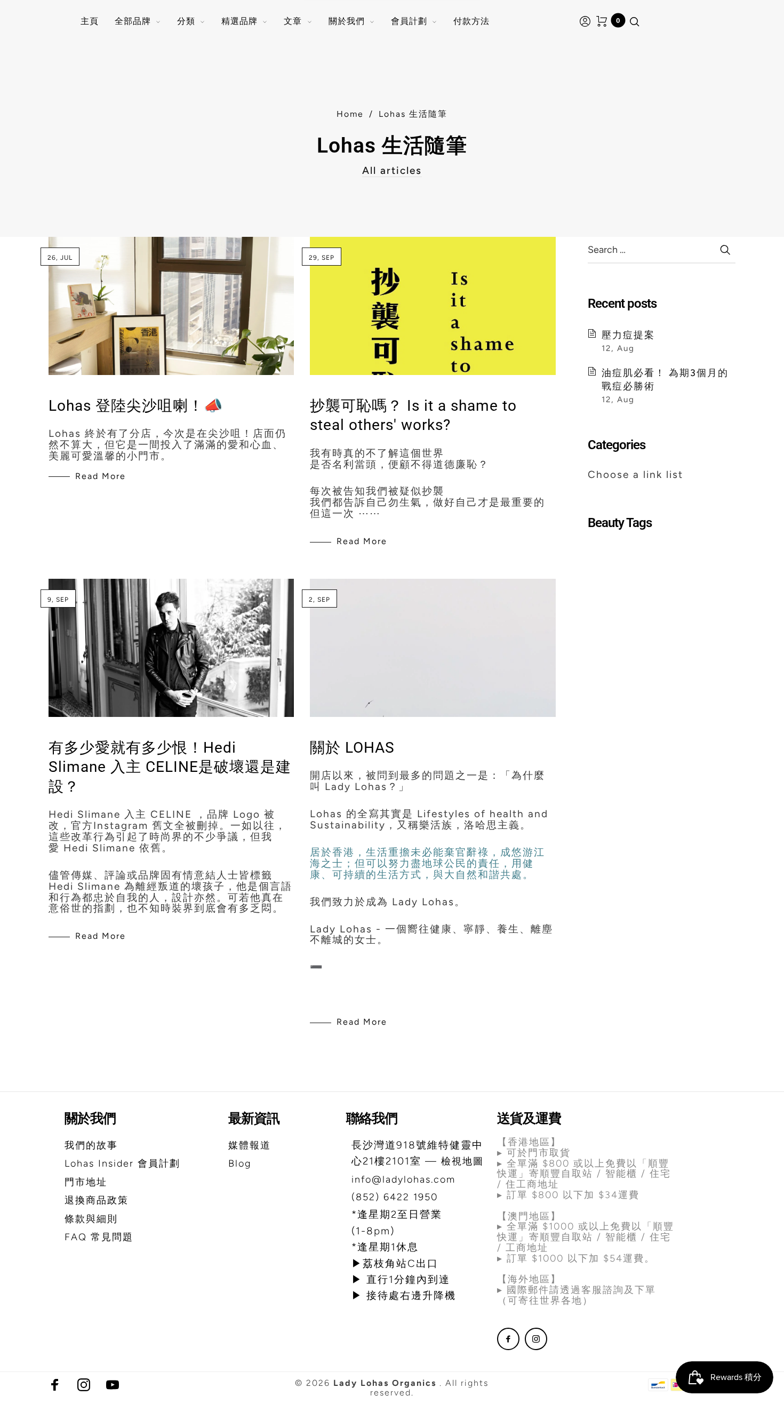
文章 (293, 21)
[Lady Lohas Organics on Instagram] (536, 1339)
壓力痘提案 (628, 334)
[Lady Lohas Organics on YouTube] (112, 1384)
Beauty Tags (620, 522)
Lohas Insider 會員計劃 (122, 1163)
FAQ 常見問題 (99, 1237)
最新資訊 (253, 1118)
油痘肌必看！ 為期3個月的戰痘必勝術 (665, 379)
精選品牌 (239, 21)
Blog (239, 1163)
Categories (616, 444)
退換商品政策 (97, 1200)
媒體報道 (249, 1145)
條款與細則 (91, 1219)
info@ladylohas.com (403, 1179)
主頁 (90, 21)
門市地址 (86, 1182)
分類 (186, 21)
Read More (100, 476)
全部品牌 (133, 21)
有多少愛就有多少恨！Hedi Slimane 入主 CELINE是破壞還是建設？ (170, 767)
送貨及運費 (529, 1118)
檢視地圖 (462, 1161)
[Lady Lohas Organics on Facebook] (508, 1339)
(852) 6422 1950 (394, 1197)
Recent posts (622, 303)
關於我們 (347, 21)
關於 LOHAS (352, 747)
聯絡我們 (371, 1118)
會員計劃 (409, 21)
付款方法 (471, 21)
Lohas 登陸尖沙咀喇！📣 (136, 405)
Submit (724, 249)
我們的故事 (91, 1145)
